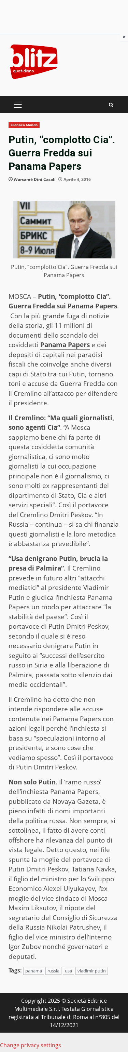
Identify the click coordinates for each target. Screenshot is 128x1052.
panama (33, 971)
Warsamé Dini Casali (35, 179)
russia (53, 971)
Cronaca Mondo (24, 124)
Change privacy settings (30, 1045)
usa (68, 971)
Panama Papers (65, 344)
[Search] (111, 105)
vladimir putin (91, 971)
